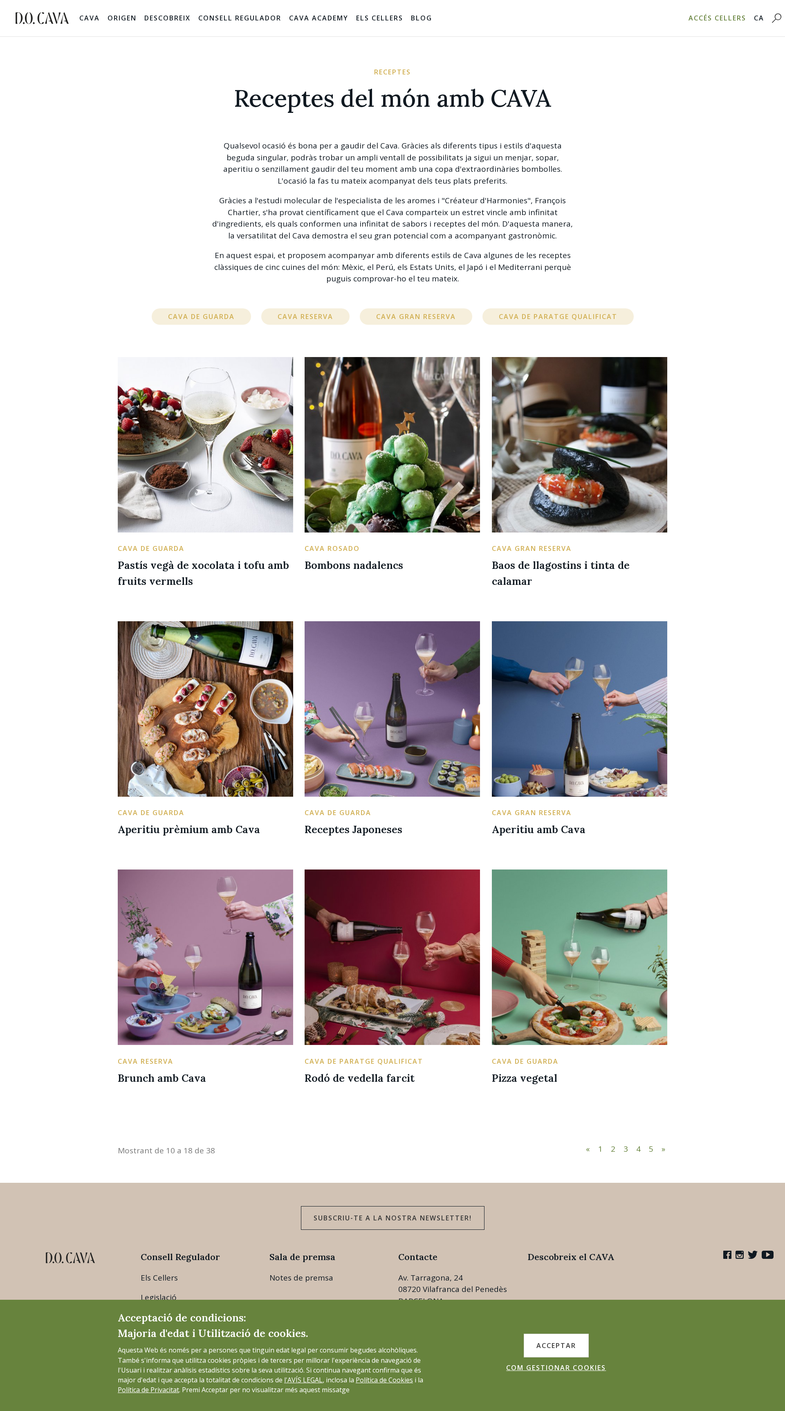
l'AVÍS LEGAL (303, 1379)
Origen (122, 17)
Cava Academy (318, 17)
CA (759, 17)
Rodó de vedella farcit (360, 1078)
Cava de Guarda (201, 316)
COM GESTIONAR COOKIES (556, 1367)
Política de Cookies (384, 1379)
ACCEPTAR (556, 1345)
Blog (421, 17)
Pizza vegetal (524, 1078)
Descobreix (167, 17)
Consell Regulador (239, 17)
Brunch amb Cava (162, 1078)
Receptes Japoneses (353, 829)
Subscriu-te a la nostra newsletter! (393, 1217)
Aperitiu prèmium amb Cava (189, 829)
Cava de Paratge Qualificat (558, 316)
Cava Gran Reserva (416, 316)
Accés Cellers (717, 17)
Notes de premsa (301, 1277)
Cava (89, 17)
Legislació (159, 1297)
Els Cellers (379, 17)
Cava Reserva (305, 316)
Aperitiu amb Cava (538, 829)
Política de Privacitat (148, 1389)
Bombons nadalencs (354, 565)
